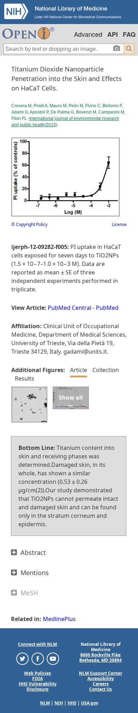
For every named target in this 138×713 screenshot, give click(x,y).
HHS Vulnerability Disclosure (38, 686)
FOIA (37, 679)
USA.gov (89, 703)
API (112, 34)
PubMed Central (69, 308)
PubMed (107, 308)
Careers (101, 684)
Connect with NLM (37, 644)
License (119, 224)
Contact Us (100, 689)
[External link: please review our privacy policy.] (22, 658)
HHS (72, 703)
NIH (58, 703)
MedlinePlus (59, 619)
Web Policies (37, 673)
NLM (45, 703)
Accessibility (100, 679)
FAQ (129, 34)
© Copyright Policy (29, 224)
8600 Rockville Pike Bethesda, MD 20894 (100, 657)
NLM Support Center (100, 673)
